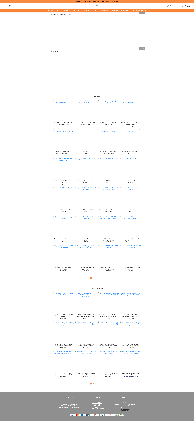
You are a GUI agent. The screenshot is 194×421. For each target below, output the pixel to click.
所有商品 (50, 10)
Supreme (86, 10)
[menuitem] (91, 278)
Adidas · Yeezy (76, 10)
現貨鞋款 (58, 10)
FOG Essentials (103, 10)
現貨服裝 (66, 10)
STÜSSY (94, 10)
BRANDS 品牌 (125, 10)
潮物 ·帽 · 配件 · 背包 (139, 10)
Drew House (114, 10)
